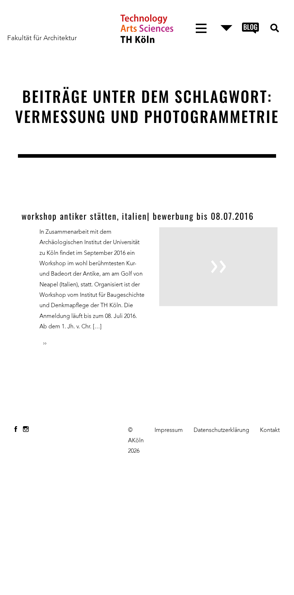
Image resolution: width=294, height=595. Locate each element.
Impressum (169, 430)
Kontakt (270, 430)
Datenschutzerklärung (221, 430)
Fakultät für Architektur (42, 38)
